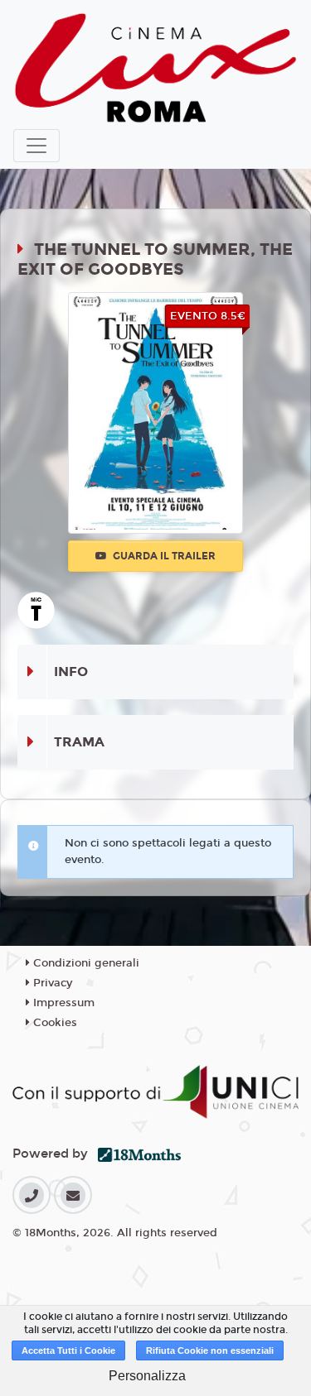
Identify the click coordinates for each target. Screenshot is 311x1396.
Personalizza (147, 1376)
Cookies (53, 1022)
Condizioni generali (84, 963)
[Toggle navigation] (36, 145)
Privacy (51, 983)
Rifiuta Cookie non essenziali (210, 1350)
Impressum (62, 1003)
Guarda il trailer (163, 556)
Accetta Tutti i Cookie (68, 1350)
